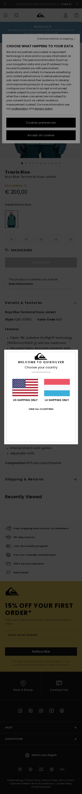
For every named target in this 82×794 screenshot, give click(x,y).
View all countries (41, 409)
